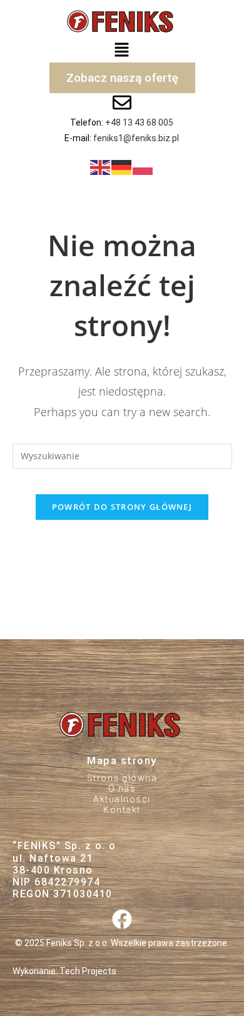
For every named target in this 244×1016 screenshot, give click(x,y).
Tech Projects (87, 971)
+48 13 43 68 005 (139, 122)
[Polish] (143, 166)
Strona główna (122, 778)
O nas (122, 789)
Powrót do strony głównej (122, 506)
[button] (122, 49)
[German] (122, 166)
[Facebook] (122, 919)
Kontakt (122, 810)
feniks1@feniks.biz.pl (136, 138)
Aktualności (122, 799)
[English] (100, 166)
